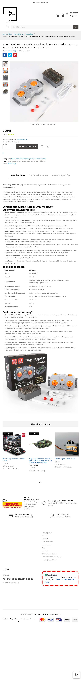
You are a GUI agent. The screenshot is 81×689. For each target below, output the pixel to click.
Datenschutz (46, 545)
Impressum (46, 551)
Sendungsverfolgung (40, 2)
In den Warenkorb (27, 146)
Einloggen (74, 12)
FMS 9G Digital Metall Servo (65, 459)
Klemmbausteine (24, 161)
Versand (45, 539)
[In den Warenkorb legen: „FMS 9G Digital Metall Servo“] (61, 455)
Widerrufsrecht (47, 542)
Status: (5, 134)
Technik (33, 161)
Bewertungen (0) (61, 175)
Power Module (12, 161)
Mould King (12, 51)
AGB (43, 548)
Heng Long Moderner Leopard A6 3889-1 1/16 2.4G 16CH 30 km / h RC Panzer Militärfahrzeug (40, 460)
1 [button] (39, 482)
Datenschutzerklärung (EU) (51, 557)
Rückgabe (45, 536)
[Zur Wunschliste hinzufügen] (42, 146)
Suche (75, 27)
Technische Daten (38, 175)
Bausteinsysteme (28, 159)
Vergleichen (48, 146)
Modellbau (15, 159)
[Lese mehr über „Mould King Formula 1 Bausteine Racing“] (9, 455)
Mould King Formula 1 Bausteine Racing (14, 459)
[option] (14, 453)
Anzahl (5, 144)
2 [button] (41, 482)
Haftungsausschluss (49, 560)
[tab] (18, 176)
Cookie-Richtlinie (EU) (49, 554)
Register (73, 16)
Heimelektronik (40, 159)
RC (21, 159)
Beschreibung (18, 175)
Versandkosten (22, 139)
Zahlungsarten (47, 533)
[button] (76, 674)
